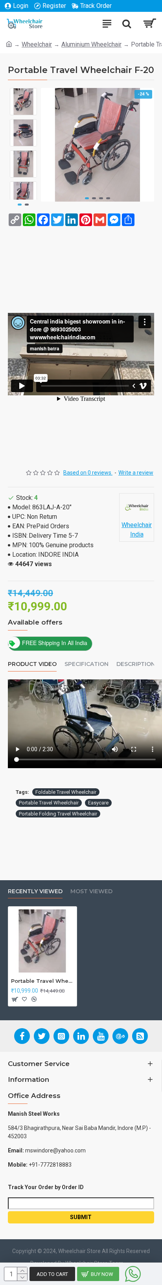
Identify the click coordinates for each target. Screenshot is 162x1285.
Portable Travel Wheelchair (49, 803)
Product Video (32, 664)
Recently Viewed (35, 891)
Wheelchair (37, 44)
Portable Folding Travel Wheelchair (58, 814)
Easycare (98, 803)
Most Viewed (91, 891)
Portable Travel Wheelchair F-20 (42, 981)
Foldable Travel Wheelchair (65, 792)
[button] (87, 198)
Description (135, 664)
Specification (86, 664)
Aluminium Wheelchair (91, 44)
